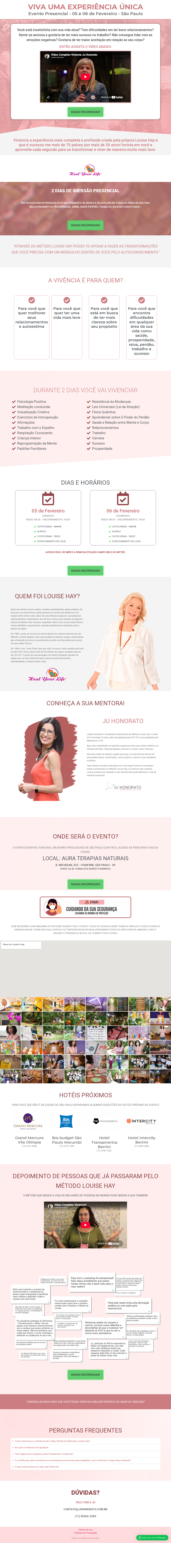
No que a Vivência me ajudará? (31, 1447)
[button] (85, 112)
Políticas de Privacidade (85, 1533)
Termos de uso (86, 1529)
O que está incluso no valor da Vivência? (37, 1467)
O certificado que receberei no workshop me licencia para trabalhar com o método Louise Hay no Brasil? (73, 1460)
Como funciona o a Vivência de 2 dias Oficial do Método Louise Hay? (52, 1441)
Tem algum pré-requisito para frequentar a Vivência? (44, 1454)
